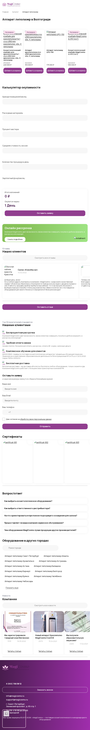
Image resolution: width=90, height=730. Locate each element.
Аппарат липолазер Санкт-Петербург (22, 556)
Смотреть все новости (45, 605)
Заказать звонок (45, 690)
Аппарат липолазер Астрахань (53, 561)
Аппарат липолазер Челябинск (48, 576)
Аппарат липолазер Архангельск (19, 561)
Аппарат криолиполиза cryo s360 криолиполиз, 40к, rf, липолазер (33, 53)
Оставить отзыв (45, 307)
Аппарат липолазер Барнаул (17, 571)
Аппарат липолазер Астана (17, 566)
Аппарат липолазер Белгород (48, 571)
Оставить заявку (45, 213)
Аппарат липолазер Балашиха (47, 566)
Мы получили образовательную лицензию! (75, 638)
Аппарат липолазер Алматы (56, 556)
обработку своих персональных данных (36, 419)
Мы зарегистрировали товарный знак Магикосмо (16, 636)
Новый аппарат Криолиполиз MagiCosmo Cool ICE (48, 636)
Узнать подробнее (15, 239)
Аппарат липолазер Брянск (17, 576)
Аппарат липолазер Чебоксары (19, 581)
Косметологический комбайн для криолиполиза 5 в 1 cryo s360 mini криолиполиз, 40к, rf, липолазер (12, 55)
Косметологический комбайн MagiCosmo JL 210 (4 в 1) (76, 52)
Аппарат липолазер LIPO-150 (55, 51)
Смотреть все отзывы (45, 258)
